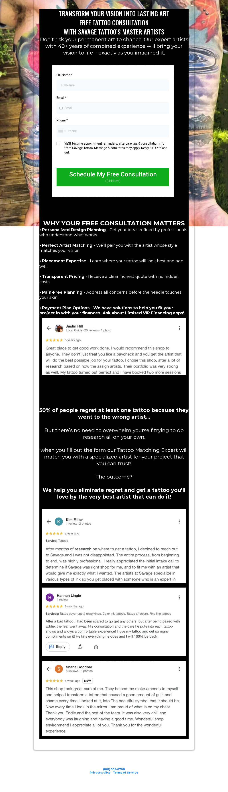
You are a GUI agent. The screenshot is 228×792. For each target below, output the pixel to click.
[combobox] (62, 131)
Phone (62, 120)
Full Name (65, 75)
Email (62, 97)
